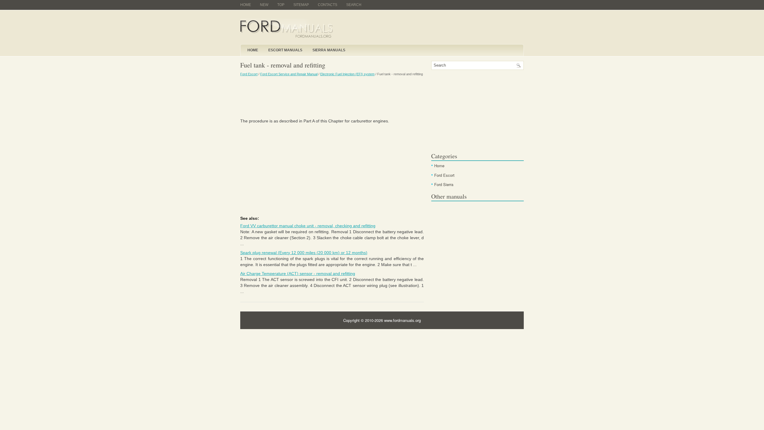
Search (353, 5)
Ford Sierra (443, 184)
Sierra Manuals (328, 50)
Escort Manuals (285, 50)
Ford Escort (249, 74)
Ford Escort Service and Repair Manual (289, 74)
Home (245, 5)
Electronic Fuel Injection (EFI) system (347, 74)
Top (280, 5)
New (264, 5)
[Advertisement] (332, 97)
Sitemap (301, 5)
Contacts (327, 5)
